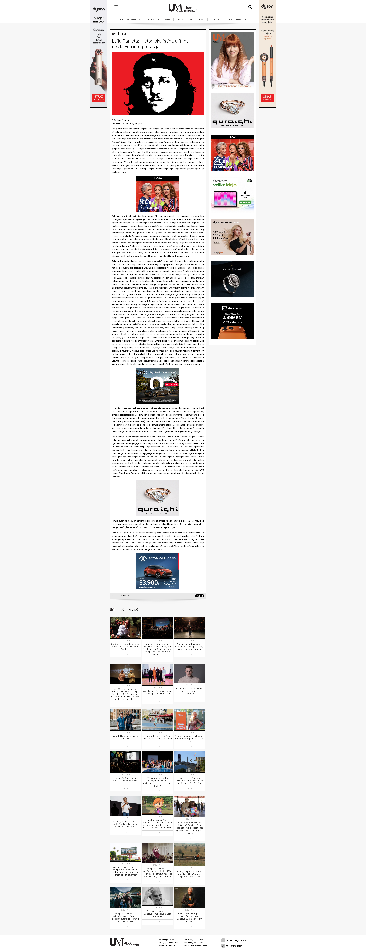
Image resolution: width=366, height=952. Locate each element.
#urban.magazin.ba (235, 940)
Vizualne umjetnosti (131, 19)
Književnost (164, 19)
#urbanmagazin (233, 946)
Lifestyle (241, 19)
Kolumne (214, 19)
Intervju (200, 19)
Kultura (227, 19)
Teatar (150, 19)
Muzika (179, 19)
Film (189, 19)
